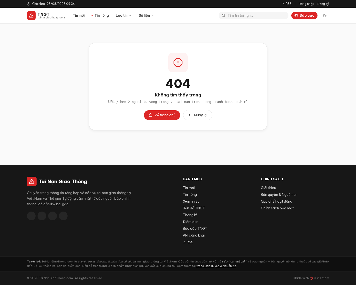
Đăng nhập (306, 4)
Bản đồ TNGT (194, 208)
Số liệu (144, 15)
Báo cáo (307, 15)
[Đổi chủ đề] (324, 15)
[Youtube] (52, 216)
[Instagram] (63, 216)
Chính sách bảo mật (277, 208)
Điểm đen (190, 222)
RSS (190, 242)
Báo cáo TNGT (195, 228)
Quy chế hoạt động (276, 201)
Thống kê (190, 215)
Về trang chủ (165, 115)
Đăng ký (323, 4)
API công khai (194, 235)
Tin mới (79, 15)
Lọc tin (122, 15)
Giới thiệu (268, 188)
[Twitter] (42, 216)
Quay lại (200, 115)
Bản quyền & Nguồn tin (279, 194)
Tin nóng (101, 15)
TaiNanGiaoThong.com (56, 278)
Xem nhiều (191, 201)
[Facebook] (31, 216)
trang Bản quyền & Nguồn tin (216, 266)
